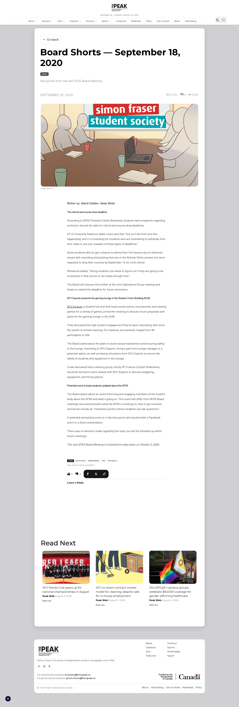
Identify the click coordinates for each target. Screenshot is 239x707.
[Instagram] (44, 666)
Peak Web (48, 596)
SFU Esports (112, 461)
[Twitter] (96, 474)
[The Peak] (119, 7)
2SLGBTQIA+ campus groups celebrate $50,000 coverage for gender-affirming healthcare (170, 592)
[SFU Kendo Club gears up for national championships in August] (66, 567)
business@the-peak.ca (77, 674)
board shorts (80, 461)
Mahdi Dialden (93, 461)
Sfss (103, 461)
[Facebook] (88, 474)
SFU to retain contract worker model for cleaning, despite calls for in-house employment (117, 592)
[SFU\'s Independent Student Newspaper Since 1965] (76, 650)
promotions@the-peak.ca (80, 678)
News (44, 74)
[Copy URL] (104, 474)
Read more (46, 601)
